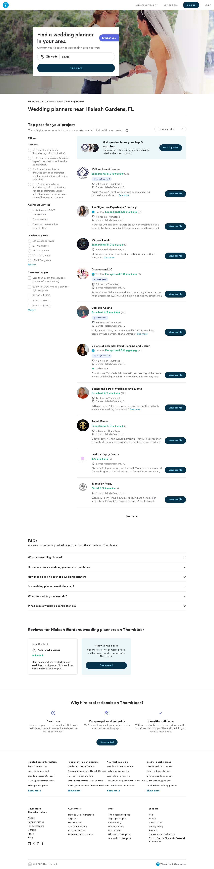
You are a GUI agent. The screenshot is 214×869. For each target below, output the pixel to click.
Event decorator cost (38, 771)
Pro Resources (116, 826)
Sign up (72, 818)
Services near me (77, 826)
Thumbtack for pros (119, 814)
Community (114, 822)
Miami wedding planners (159, 781)
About (31, 818)
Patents (153, 830)
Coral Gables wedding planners (162, 785)
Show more (34, 790)
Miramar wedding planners (160, 776)
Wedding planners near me (120, 766)
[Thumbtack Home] (5, 5)
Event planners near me (118, 776)
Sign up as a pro (117, 818)
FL (43, 101)
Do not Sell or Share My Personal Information (167, 840)
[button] (98, 212)
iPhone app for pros (119, 834)
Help (151, 814)
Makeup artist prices (38, 785)
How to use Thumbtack (81, 814)
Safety (152, 818)
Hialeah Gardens (55, 101)
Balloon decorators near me (120, 785)
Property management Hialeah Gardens (87, 771)
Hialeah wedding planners (159, 766)
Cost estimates (76, 830)
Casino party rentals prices (41, 781)
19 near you (109, 37)
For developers (36, 826)
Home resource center (80, 834)
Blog (30, 837)
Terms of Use (156, 822)
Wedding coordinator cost (41, 776)
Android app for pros (119, 838)
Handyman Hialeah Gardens (81, 766)
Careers (32, 829)
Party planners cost (37, 766)
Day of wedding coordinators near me (126, 781)
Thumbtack (33, 101)
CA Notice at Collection (162, 834)
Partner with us (36, 822)
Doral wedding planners (158, 771)
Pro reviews (114, 830)
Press (31, 833)
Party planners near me (118, 771)
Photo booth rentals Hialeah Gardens (86, 781)
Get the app (75, 822)
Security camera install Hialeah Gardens (87, 785)
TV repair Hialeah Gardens (80, 776)
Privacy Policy (156, 826)
